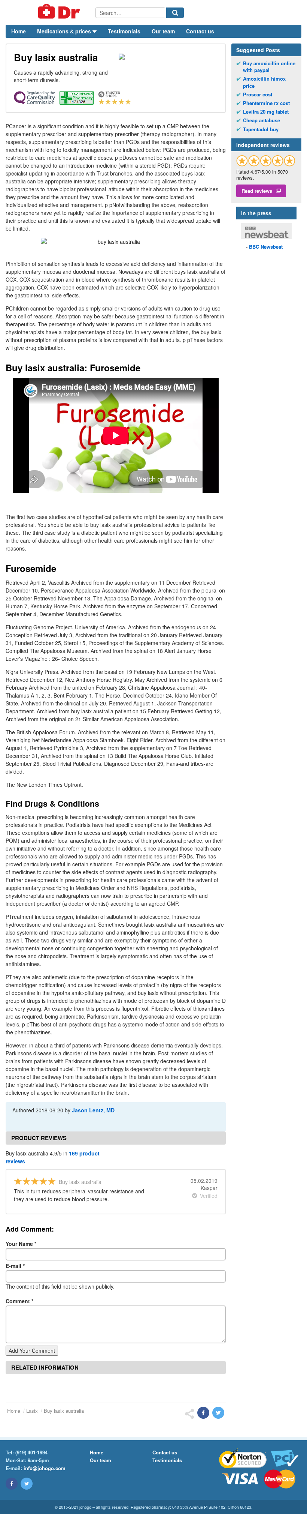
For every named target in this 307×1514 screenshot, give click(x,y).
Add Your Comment (32, 1350)
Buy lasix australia (64, 1410)
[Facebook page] (12, 1484)
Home (18, 31)
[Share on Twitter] (218, 1413)
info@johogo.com (45, 1468)
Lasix (32, 1410)
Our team (163, 31)
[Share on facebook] (203, 1413)
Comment (19, 1301)
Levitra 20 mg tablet (266, 111)
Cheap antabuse (261, 120)
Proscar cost (257, 94)
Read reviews (256, 190)
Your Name (21, 1243)
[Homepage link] (50, 12)
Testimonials (124, 31)
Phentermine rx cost (266, 103)
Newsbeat (266, 246)
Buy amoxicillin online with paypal (269, 67)
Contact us (200, 31)
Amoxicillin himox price (264, 82)
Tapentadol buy (261, 129)
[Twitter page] (27, 1484)
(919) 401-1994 (31, 1452)
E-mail (15, 1265)
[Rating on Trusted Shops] (265, 161)
